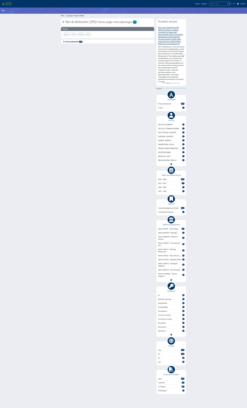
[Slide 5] (178, 83)
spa (171, 362)
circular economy (171, 315)
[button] (171, 164)
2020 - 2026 (171, 179)
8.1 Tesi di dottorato (71, 41)
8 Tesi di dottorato (171, 104)
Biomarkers (171, 327)
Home (197, 4)
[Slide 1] (164, 83)
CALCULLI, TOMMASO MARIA (171, 128)
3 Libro (171, 108)
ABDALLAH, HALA (171, 156)
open (171, 379)
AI (171, 295)
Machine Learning (171, 299)
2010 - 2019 (171, 183)
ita (171, 354)
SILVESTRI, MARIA (171, 152)
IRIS (62, 16)
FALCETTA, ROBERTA (171, 125)
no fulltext (171, 387)
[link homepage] (7, 3)
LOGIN (242, 4)
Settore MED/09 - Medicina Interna (171, 238)
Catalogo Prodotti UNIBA (75, 16)
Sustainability (171, 307)
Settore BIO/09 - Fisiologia (171, 233)
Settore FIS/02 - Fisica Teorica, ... (171, 256)
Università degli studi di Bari (171, 208)
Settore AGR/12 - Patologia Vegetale (171, 264)
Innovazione (171, 311)
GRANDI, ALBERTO (171, 140)
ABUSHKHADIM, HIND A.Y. (171, 160)
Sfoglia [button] (203, 4)
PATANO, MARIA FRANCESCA (171, 148)
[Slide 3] (171, 83)
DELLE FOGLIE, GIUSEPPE (171, 132)
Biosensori (171, 331)
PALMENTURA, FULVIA (171, 144)
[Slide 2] (167, 83)
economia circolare (171, 319)
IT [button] (233, 4)
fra (171, 358)
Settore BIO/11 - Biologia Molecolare (171, 250)
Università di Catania (171, 212)
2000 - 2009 (171, 187)
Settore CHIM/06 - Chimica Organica (171, 275)
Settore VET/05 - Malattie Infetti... (171, 260)
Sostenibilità (171, 303)
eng (171, 350)
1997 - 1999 (171, 191)
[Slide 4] (174, 83)
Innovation (171, 323)
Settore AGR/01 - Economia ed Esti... (171, 244)
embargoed (171, 391)
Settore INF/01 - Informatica (171, 229)
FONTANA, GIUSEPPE (171, 136)
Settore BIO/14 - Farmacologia (171, 270)
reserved (171, 383)
